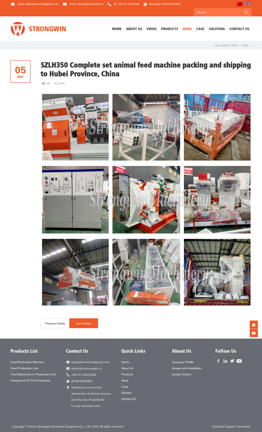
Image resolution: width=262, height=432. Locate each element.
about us (134, 28)
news (187, 28)
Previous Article (55, 323)
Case (124, 386)
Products (127, 374)
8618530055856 (82, 381)
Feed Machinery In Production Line (33, 374)
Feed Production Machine (27, 362)
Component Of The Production (30, 380)
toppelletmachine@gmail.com (90, 362)
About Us (127, 368)
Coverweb (243, 426)
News (245, 45)
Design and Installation (186, 368)
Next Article (84, 323)
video (152, 28)
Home (117, 28)
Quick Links (133, 351)
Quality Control (181, 374)
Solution (126, 392)
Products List (23, 351)
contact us (239, 28)
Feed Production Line (24, 368)
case (200, 28)
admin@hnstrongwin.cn (86, 368)
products (169, 28)
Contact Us (77, 351)
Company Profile (182, 362)
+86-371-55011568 (83, 374)
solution (217, 28)
